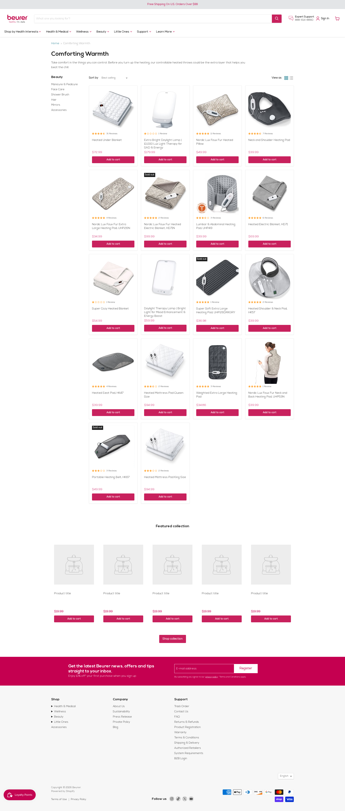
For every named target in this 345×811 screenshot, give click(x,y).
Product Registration (187, 727)
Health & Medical (57, 31)
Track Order (181, 706)
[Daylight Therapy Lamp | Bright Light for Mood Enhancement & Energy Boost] (165, 278)
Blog (115, 727)
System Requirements (188, 753)
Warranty (180, 732)
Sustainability (121, 711)
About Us (119, 706)
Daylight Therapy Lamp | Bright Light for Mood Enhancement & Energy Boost (165, 312)
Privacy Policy (78, 799)
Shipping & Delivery (186, 743)
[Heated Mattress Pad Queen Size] (165, 362)
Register (246, 668)
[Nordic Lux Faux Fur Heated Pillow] (217, 110)
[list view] (291, 78)
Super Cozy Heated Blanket (110, 308)
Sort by (93, 78)
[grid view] (286, 78)
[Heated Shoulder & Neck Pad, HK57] (269, 278)
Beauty (101, 31)
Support (143, 31)
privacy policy (211, 677)
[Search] (277, 18)
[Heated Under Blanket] (113, 110)
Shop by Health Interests (21, 31)
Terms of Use (59, 799)
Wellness (82, 31)
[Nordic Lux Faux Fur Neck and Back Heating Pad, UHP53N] (269, 362)
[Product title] (74, 565)
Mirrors (55, 105)
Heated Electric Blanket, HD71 (268, 224)
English (284, 776)
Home (55, 43)
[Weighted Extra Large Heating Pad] (217, 362)
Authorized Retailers (187, 748)
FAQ (177, 717)
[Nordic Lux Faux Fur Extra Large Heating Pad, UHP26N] (113, 194)
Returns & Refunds (186, 722)
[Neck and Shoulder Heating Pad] (269, 110)
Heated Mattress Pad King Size (165, 477)
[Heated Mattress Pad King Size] (165, 447)
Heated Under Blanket (107, 140)
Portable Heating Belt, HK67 (111, 477)
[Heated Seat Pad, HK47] (113, 362)
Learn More (164, 31)
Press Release (122, 717)
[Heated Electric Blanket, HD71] (269, 194)
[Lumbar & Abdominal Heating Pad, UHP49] (217, 194)
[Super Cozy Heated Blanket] (113, 278)
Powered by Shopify (63, 791)
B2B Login (180, 758)
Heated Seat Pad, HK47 (107, 393)
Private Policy (121, 722)
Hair (53, 100)
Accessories (59, 110)
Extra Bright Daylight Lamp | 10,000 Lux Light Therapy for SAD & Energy (163, 144)
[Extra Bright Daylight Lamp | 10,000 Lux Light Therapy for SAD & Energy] (165, 110)
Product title (62, 593)
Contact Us (181, 711)
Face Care (58, 89)
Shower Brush (60, 94)
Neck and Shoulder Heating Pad (269, 140)
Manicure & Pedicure (64, 84)
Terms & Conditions (186, 737)
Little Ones (122, 31)
